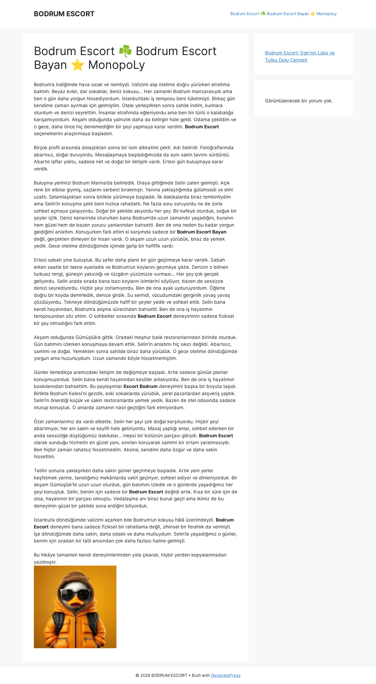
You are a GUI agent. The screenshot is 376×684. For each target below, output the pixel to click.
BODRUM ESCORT (64, 14)
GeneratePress (226, 675)
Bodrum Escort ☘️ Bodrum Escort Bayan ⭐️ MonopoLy (283, 13)
